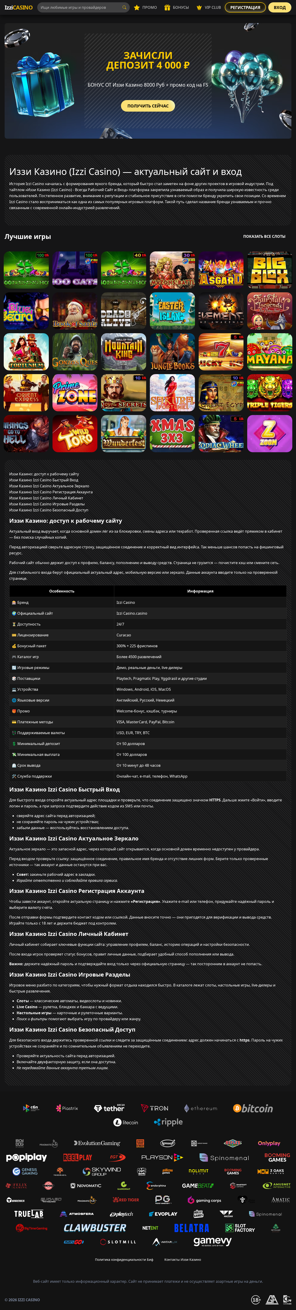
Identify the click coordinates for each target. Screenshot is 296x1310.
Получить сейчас (148, 106)
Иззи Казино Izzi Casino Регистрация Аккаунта (51, 492)
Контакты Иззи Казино (182, 1259)
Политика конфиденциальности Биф (124, 1259)
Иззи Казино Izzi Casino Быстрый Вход (43, 479)
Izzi (19, 7)
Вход (280, 7)
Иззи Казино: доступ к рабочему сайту (44, 473)
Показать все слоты (264, 236)
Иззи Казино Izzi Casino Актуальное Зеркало (49, 486)
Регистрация (245, 7)
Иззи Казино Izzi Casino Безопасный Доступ (48, 510)
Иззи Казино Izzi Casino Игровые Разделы (47, 504)
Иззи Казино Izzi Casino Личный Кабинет (46, 498)
